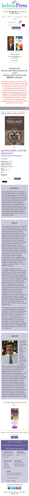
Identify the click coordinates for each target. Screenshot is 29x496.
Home (3, 16)
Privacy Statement (19, 466)
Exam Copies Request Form (14, 475)
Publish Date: (4, 161)
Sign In (26, 16)
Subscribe (14, 437)
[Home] (14, 9)
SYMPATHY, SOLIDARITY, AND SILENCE (14, 422)
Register (15, 19)
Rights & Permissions (19, 464)
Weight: (3, 170)
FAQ (18, 455)
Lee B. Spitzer (4, 158)
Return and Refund (8, 455)
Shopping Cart (12, 22)
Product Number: (5, 163)
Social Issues (22, 112)
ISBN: (2, 165)
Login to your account (8, 454)
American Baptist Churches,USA (14, 448)
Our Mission (18, 442)
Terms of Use (18, 486)
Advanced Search (16, 28)
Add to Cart (17, 178)
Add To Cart (14, 427)
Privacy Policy (10, 486)
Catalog (6, 462)
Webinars (6, 464)
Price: (2, 172)
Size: (2, 168)
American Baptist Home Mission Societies (14, 445)
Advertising (7, 468)
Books (8, 112)
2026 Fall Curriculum (12, 478)
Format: (3, 166)
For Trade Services (21, 454)
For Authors (7, 466)
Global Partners (18, 16)
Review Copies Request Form (14, 473)
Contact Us (10, 16)
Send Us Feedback (11, 481)
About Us (10, 442)
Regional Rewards (19, 462)
